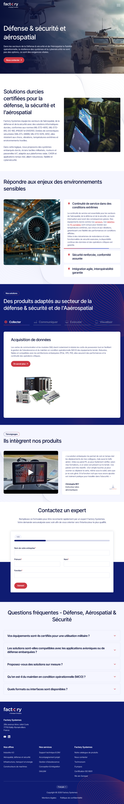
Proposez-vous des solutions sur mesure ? (35, 664)
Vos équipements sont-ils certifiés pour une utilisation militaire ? (48, 636)
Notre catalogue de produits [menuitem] (86, 752)
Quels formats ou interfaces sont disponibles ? (37, 689)
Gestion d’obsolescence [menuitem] (49, 762)
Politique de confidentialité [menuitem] (71, 798)
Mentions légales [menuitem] (49, 798)
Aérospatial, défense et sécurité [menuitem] (17, 757)
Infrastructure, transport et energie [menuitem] (18, 762)
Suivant (20, 585)
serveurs (98, 222)
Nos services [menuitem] (45, 747)
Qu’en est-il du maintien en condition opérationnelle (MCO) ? (46, 677)
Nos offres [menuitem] (9, 747)
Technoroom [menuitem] (79, 762)
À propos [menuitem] (78, 766)
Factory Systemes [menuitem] (83, 747)
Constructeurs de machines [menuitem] (15, 766)
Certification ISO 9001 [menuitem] (83, 771)
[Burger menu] (118, 5)
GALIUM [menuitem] (42, 771)
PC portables (75, 225)
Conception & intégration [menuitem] (49, 766)
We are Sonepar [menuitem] (81, 776)
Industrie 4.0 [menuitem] (9, 752)
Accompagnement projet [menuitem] (49, 757)
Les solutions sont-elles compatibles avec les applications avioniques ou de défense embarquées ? (56, 650)
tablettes (110, 222)
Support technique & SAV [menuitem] (49, 752)
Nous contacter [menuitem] (80, 757)
